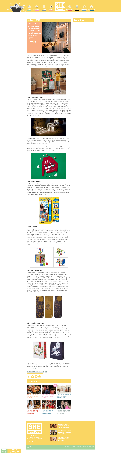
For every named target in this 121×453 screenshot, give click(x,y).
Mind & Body (84, 9)
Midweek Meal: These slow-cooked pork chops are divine (33, 396)
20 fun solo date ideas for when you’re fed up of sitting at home (33, 412)
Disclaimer (79, 446)
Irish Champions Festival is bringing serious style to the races (64, 432)
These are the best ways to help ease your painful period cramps (64, 396)
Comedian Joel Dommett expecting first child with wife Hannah (63, 412)
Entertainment (36, 9)
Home (28, 18)
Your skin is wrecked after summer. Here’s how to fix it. (63, 439)
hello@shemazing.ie (34, 442)
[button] (6, 452)
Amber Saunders (33, 38)
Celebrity (44, 9)
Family (35, 35)
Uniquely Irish (91, 9)
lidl (46, 371)
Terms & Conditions (90, 447)
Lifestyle (51, 9)
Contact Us (73, 446)
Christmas (30, 371)
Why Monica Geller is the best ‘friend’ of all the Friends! (48, 396)
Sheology (28, 447)
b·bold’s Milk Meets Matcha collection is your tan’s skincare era (64, 426)
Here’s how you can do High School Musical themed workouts (47, 412)
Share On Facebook (31, 42)
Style (29, 9)
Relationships (69, 9)
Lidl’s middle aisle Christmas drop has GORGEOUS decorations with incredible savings (34, 28)
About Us (67, 446)
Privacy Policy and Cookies (88, 446)
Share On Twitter (33, 42)
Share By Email (35, 42)
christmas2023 (39, 371)
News (77, 9)
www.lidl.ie (33, 368)
